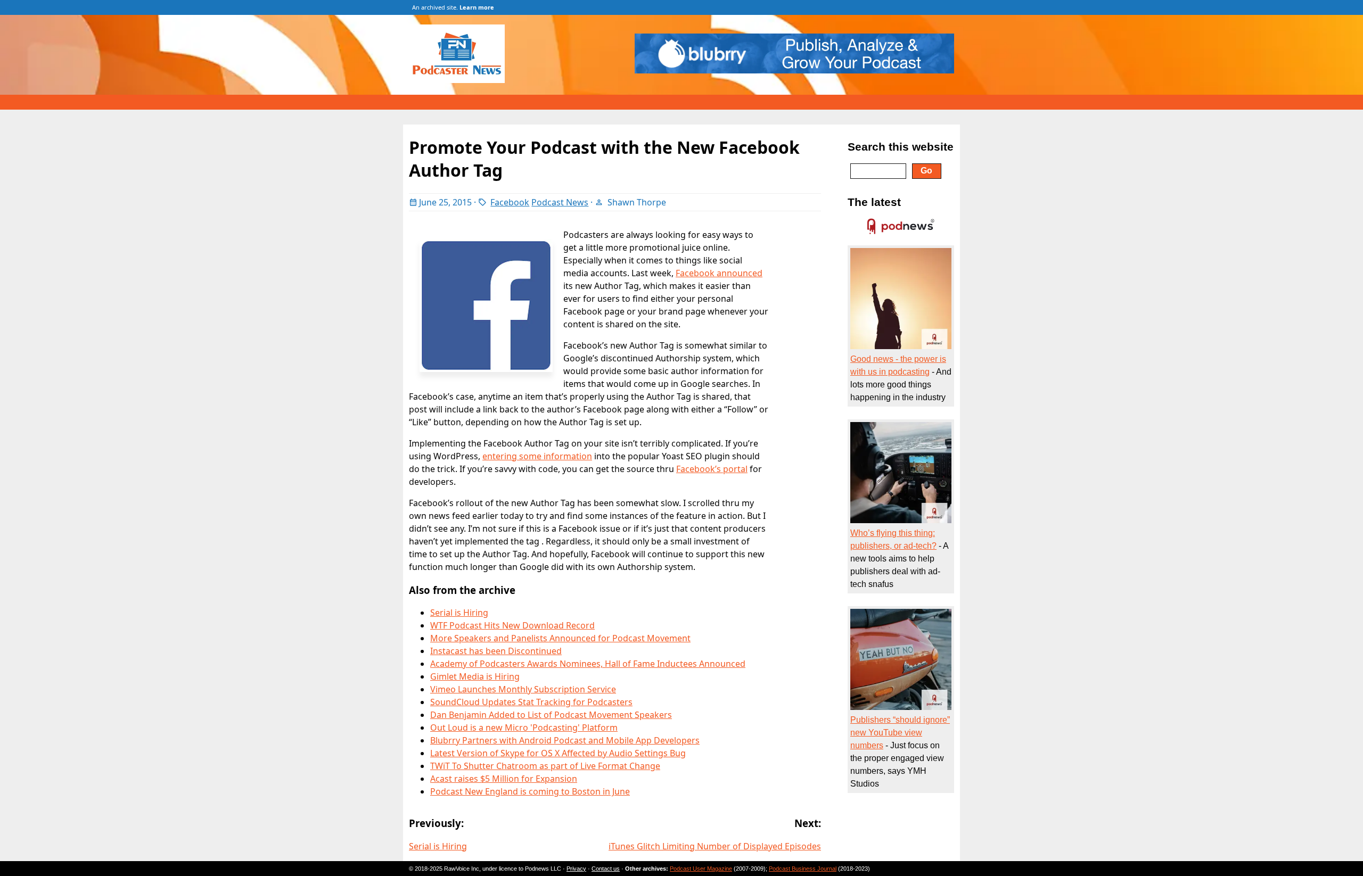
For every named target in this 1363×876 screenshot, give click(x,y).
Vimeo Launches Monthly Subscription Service (523, 689)
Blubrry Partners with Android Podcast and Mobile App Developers (565, 740)
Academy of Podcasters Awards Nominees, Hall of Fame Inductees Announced (587, 664)
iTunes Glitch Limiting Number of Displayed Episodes (715, 846)
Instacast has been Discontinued (496, 651)
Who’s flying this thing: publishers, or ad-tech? (893, 539)
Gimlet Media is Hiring (475, 676)
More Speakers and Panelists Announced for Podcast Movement (560, 638)
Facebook (509, 202)
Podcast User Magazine (701, 868)
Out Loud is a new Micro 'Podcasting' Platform (524, 727)
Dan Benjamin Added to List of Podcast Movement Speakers (551, 715)
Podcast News (559, 202)
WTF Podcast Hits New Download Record (512, 625)
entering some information (537, 456)
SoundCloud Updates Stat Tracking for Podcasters (531, 702)
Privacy (576, 868)
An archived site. (453, 7)
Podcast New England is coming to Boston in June (530, 791)
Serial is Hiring (459, 612)
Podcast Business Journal (802, 868)
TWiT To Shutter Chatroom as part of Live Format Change (545, 766)
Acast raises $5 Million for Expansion (503, 778)
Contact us (606, 868)
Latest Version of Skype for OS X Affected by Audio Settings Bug (558, 753)
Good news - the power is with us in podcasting (898, 365)
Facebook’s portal (712, 469)
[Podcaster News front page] (462, 80)
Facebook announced (719, 273)
